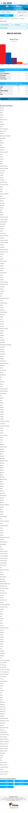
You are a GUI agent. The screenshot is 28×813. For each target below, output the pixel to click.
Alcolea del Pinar (3, 131)
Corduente (2, 291)
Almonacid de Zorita (4, 152)
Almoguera (2, 149)
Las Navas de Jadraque (4, 425)
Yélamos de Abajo (3, 762)
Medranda (2, 472)
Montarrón (2, 502)
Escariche (2, 323)
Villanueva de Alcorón (4, 739)
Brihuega (1, 207)
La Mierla (2, 416)
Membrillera (2, 477)
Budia (1, 210)
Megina (1, 474)
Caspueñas (2, 237)
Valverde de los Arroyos (4, 734)
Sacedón (1, 597)
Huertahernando (3, 393)
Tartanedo (2, 641)
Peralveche (2, 539)
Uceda (1, 695)
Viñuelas (1, 755)
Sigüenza (2, 625)
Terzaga (1, 646)
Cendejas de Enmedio (4, 249)
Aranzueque (2, 170)
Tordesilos (2, 655)
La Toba (1, 428)
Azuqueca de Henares (4, 193)
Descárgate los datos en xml (14, 98)
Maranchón (2, 456)
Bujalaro (1, 212)
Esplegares (2, 330)
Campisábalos (2, 224)
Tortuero (1, 685)
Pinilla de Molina (3, 544)
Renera (1, 572)
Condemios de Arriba (4, 284)
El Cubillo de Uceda (3, 302)
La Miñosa (2, 419)
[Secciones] (1, 3)
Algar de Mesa (2, 138)
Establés (1, 333)
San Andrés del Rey (3, 606)
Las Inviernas (2, 423)
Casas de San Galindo (4, 235)
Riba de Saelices (3, 576)
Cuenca (6, 783)
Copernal (1, 289)
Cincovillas (2, 268)
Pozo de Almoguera (3, 553)
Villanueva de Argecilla (4, 741)
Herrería (1, 372)
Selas (1, 616)
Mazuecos (2, 470)
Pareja (1, 528)
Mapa (23, 9)
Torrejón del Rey (3, 667)
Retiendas (2, 574)
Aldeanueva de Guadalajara (5, 135)
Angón (1, 161)
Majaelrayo (2, 444)
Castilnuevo (2, 247)
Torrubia (1, 678)
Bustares (1, 214)
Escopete (2, 326)
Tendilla (1, 644)
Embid (1, 319)
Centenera (2, 254)
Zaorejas (1, 769)
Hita (1, 379)
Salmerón (2, 602)
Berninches (2, 205)
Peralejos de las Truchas (4, 537)
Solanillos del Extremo (4, 627)
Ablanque (2, 110)
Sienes (1, 623)
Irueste (1, 405)
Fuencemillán (2, 342)
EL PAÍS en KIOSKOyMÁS (11, 800)
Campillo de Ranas (3, 221)
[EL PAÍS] (7, 3)
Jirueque (1, 409)
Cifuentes (2, 265)
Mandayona (2, 451)
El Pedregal (2, 309)
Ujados (1, 697)
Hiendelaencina (3, 374)
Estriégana (2, 335)
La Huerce (2, 414)
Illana (1, 400)
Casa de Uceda (3, 233)
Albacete (7, 781)
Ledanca (1, 432)
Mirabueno (2, 486)
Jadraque (2, 407)
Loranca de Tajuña (3, 435)
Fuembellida (2, 340)
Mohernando (2, 493)
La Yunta (1, 430)
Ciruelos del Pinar (3, 272)
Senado (21, 15)
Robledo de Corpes (3, 586)
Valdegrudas (2, 713)
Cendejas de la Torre (4, 251)
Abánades (2, 108)
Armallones (2, 179)
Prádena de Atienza (3, 558)
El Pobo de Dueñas (3, 312)
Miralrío (1, 488)
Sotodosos (2, 632)
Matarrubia (2, 463)
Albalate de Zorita (3, 119)
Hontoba (1, 384)
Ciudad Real (21, 781)
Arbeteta (1, 175)
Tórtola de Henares (3, 681)
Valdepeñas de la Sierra (4, 720)
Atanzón (1, 186)
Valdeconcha (2, 711)
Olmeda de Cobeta (3, 516)
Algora (1, 140)
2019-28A (8, 12)
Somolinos (2, 630)
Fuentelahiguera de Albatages (5, 344)
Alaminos (2, 114)
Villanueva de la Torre (4, 743)
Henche (1, 367)
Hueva (1, 395)
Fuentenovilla (2, 354)
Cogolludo (2, 279)
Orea (1, 518)
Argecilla (1, 177)
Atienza (1, 189)
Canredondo (2, 226)
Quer (1, 567)
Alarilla (1, 117)
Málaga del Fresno (3, 446)
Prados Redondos (3, 560)
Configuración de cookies (19, 799)
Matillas (1, 465)
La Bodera (2, 412)
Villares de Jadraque (4, 746)
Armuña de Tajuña (3, 182)
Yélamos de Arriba (3, 764)
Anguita (1, 163)
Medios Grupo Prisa (14, 808)
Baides (1, 196)
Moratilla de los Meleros (4, 504)
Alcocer (1, 126)
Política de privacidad (4, 799)
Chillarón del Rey (3, 261)
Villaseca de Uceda (3, 750)
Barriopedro (2, 203)
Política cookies (11, 799)
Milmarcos (2, 483)
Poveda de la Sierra (3, 551)
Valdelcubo (2, 716)
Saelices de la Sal (3, 600)
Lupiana (1, 437)
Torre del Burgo (3, 664)
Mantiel (1, 453)
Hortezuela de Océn (4, 388)
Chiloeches (2, 263)
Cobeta (1, 275)
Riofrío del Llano (3, 581)
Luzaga (1, 439)
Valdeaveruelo (2, 709)
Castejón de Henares (4, 240)
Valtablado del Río (3, 732)
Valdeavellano (2, 706)
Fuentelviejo (2, 351)
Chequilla (2, 258)
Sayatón (1, 613)
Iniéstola (1, 402)
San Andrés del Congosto (5, 604)
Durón (1, 296)
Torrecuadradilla (3, 662)
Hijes (1, 377)
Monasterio (2, 497)
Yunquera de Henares (4, 767)
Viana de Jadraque (3, 736)
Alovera (1, 156)
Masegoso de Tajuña (4, 460)
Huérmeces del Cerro (4, 391)
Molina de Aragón (3, 495)
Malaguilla (2, 449)
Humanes (2, 398)
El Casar (1, 300)
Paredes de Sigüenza (4, 525)
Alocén (1, 154)
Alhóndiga (2, 142)
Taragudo (2, 637)
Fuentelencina (2, 347)
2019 (3, 12)
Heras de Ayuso (3, 370)
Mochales (2, 490)
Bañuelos (2, 200)
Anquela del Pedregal (4, 168)
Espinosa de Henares (4, 328)
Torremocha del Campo (4, 671)
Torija (1, 658)
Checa (1, 256)
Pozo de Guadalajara (4, 555)
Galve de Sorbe (3, 360)
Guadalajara (2, 365)
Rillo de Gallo (2, 579)
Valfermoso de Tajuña (4, 727)
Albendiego (2, 124)
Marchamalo (2, 458)
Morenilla (2, 507)
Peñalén (1, 532)
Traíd (1, 688)
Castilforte (2, 244)
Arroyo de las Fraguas (4, 184)
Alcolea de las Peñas (4, 128)
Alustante (2, 159)
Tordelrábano (2, 653)
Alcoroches (2, 133)
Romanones (2, 590)
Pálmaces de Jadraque (4, 521)
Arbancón (2, 173)
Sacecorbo (2, 595)
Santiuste (2, 609)
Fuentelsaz (2, 349)
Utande (1, 699)
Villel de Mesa (2, 753)
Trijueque (2, 690)
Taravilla (1, 639)
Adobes (1, 112)
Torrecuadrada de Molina (5, 660)
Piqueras (1, 548)
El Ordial (1, 307)
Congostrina (2, 286)
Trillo (1, 692)
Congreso (6, 15)
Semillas (1, 618)
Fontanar (1, 337)
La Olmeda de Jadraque (4, 421)
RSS (19, 800)
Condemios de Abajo (4, 282)
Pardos (1, 523)
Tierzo (1, 648)
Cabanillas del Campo (4, 217)
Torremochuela (3, 676)
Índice (17, 800)
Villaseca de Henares (4, 748)
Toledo (6, 786)
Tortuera (1, 683)
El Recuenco (2, 314)
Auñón (1, 191)
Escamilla (2, 321)
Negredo (1, 511)
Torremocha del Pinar (4, 674)
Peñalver (1, 535)
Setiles (1, 620)
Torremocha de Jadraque (5, 669)
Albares (1, 121)
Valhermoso (2, 729)
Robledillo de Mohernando (5, 583)
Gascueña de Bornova (4, 363)
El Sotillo (1, 316)
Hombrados (2, 381)
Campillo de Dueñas (4, 219)
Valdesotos (2, 725)
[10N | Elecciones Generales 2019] (14, 6)
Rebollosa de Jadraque (4, 569)
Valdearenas (2, 704)
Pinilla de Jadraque (3, 542)
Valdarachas (2, 702)
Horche (1, 386)
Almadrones (2, 147)
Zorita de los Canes (3, 774)
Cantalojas (2, 228)
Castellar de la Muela (4, 242)
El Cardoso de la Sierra (4, 298)
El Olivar (1, 305)
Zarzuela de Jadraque (4, 771)
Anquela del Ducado (4, 166)
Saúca (1, 611)
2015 (19, 12)
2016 (14, 12)
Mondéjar (2, 500)
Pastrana (1, 530)
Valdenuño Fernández (4, 718)
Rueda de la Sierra (3, 593)
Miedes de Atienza (3, 479)
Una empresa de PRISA (14, 804)
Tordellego (2, 651)
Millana (1, 481)
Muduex (1, 509)
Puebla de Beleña (3, 562)
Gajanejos (2, 356)
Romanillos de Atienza (4, 588)
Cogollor (1, 277)
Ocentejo (1, 514)
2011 (25, 12)
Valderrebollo (2, 723)
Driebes (1, 293)
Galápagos (2, 358)
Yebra (1, 760)
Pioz (1, 546)
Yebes (1, 757)
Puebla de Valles (3, 565)
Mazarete (2, 467)
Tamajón (1, 634)
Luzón (1, 442)
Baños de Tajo (2, 198)
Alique (1, 145)
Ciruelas (1, 270)
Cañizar (1, 231)
